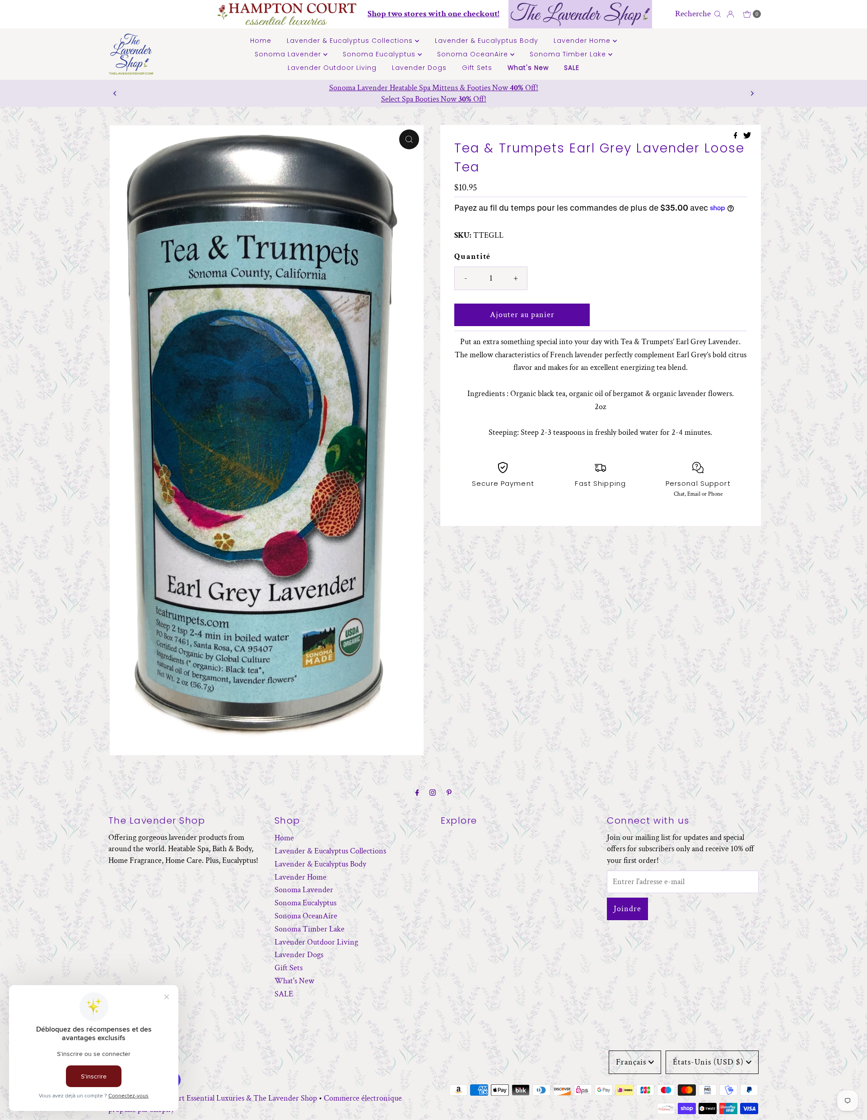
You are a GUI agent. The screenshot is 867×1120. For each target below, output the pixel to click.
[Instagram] (432, 793)
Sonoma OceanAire (473, 54)
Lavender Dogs (419, 67)
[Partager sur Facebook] (736, 136)
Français (631, 1062)
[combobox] (692, 14)
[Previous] (115, 93)
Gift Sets (477, 67)
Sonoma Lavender (289, 54)
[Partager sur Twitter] (747, 136)
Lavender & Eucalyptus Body (486, 40)
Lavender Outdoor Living (332, 67)
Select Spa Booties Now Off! (433, 99)
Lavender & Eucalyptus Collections (351, 40)
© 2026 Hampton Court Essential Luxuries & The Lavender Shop (212, 1098)
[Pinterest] (449, 793)
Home (260, 40)
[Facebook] (417, 793)
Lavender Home (583, 40)
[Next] (752, 93)
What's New (528, 67)
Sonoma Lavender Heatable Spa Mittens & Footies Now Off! (433, 88)
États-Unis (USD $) (708, 1062)
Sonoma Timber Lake (569, 54)
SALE (571, 67)
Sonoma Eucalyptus (380, 54)
